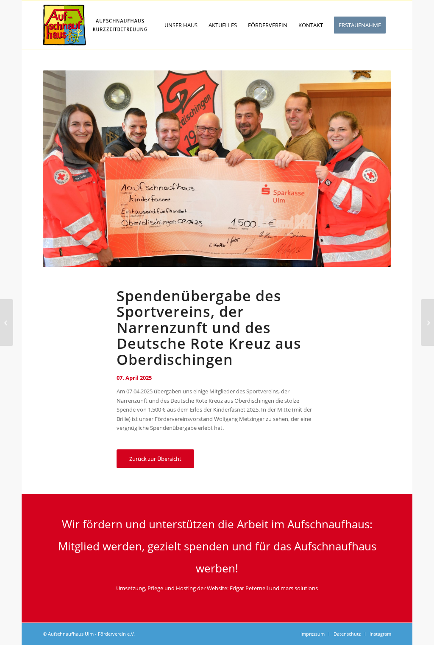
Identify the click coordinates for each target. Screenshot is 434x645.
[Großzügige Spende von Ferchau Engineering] (6, 322)
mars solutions (299, 588)
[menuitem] (181, 25)
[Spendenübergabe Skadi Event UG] (427, 322)
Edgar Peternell (249, 588)
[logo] (95, 25)
